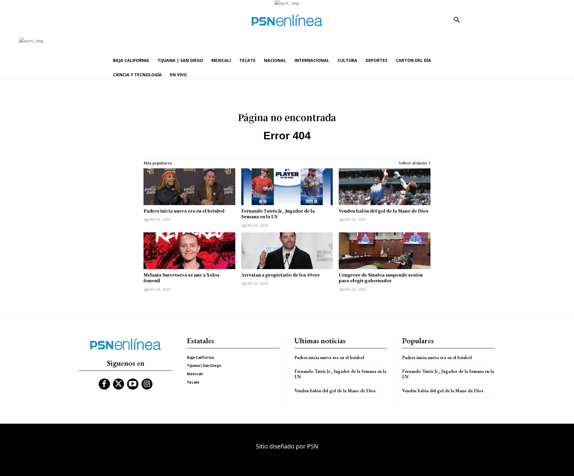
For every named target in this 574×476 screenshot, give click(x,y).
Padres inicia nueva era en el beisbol (184, 211)
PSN (312, 446)
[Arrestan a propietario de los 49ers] (287, 250)
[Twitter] (118, 384)
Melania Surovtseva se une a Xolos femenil (181, 278)
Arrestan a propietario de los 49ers (280, 275)
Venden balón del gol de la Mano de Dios (383, 211)
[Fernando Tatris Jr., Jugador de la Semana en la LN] (287, 186)
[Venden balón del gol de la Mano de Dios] (384, 186)
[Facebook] (104, 384)
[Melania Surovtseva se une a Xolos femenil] (189, 250)
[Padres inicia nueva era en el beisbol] (189, 186)
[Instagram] (147, 384)
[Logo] (287, 20)
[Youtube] (132, 384)
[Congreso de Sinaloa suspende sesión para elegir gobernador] (384, 250)
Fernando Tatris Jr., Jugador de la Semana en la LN (278, 214)
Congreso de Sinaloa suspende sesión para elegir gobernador (381, 278)
